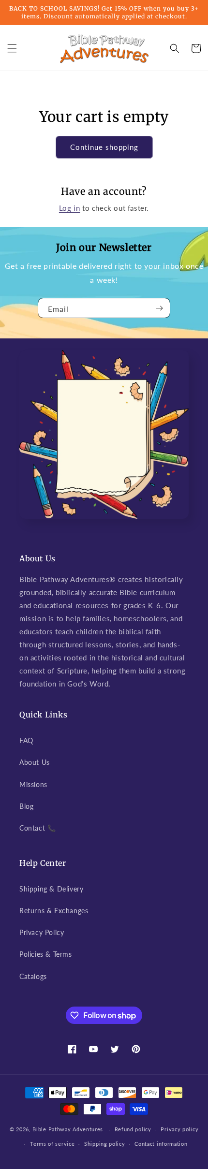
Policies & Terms (45, 954)
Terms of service (52, 1143)
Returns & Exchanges (53, 910)
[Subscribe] (159, 308)
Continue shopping (104, 147)
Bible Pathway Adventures (67, 1129)
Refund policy (133, 1129)
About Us (34, 762)
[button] (12, 48)
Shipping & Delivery (51, 889)
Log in (69, 208)
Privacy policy (179, 1129)
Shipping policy (104, 1143)
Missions (33, 784)
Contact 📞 (37, 828)
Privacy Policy (41, 932)
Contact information (160, 1143)
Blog (26, 806)
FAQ (26, 740)
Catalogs (33, 976)
